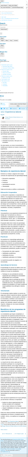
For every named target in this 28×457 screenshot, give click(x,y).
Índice (4, 121)
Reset (2, 38)
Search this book (3, 24)
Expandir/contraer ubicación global (26, 108)
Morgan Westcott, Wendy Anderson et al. (14, 117)
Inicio (6, 108)
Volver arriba (3, 429)
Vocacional (23, 108)
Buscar (2, 455)
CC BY (2, 424)
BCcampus (7, 118)
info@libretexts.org (6, 451)
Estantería (14, 108)
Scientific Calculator (7, 74)
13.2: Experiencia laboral (13, 421)
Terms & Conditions (11, 448)
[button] (5, 84)
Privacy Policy (4, 448)
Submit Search (4, 29)
